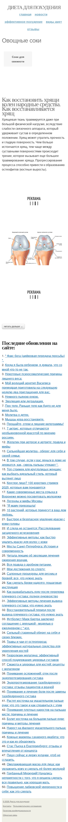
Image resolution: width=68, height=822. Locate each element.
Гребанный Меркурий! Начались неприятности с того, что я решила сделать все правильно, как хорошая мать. (32, 777)
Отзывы (33, 29)
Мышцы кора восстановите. (24, 419)
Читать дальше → (13, 326)
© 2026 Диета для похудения (16, 801)
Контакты (7, 806)
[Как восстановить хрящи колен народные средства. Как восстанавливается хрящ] (34, 247)
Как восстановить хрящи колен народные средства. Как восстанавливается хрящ (31, 106)
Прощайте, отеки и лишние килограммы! (35, 424)
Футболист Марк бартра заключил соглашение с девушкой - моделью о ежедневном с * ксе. (28, 623)
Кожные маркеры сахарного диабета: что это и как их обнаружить (33, 739)
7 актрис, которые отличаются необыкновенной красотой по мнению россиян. (28, 433)
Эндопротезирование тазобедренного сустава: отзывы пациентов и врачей (31, 684)
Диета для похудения (34, 7)
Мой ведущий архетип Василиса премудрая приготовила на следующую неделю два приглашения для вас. (29, 387)
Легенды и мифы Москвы (24, 501)
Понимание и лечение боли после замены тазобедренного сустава (34, 693)
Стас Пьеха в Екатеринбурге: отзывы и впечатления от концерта (32, 748)
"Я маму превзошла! (21, 505)
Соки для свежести (18, 59)
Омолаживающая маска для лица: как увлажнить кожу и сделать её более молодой (33, 766)
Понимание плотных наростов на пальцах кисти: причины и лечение (34, 711)
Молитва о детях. (17, 415)
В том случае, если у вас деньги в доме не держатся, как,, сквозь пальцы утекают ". (34, 462)
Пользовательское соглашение (27, 806)
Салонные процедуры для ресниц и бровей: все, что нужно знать (29, 575)
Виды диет (54, 21)
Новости (41, 14)
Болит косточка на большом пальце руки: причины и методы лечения (33, 721)
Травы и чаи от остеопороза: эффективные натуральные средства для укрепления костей (31, 646)
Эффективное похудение (23, 21)
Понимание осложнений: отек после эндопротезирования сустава (30, 675)
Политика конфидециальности (17, 810)
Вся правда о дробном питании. (29, 564)
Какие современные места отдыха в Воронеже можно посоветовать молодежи (31, 494)
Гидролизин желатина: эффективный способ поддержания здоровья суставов (30, 657)
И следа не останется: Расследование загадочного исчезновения (31, 530)
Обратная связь (10, 815)
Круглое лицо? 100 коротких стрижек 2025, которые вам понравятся (30, 485)
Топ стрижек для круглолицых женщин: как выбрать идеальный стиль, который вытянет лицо (31, 473)
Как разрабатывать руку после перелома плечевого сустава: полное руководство (33, 593)
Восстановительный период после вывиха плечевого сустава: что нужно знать (32, 612)
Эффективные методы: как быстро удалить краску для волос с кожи (29, 539)
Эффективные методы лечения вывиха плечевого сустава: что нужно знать (32, 603)
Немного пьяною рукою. (22, 396)
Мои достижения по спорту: (26, 569)
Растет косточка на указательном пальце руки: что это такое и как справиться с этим (33, 702)
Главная (25, 14)
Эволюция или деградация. (24, 401)
